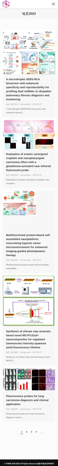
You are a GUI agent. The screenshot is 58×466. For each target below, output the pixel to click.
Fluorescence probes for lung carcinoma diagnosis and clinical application (27, 400)
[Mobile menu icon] (53, 4)
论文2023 (14, 104)
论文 (8, 104)
